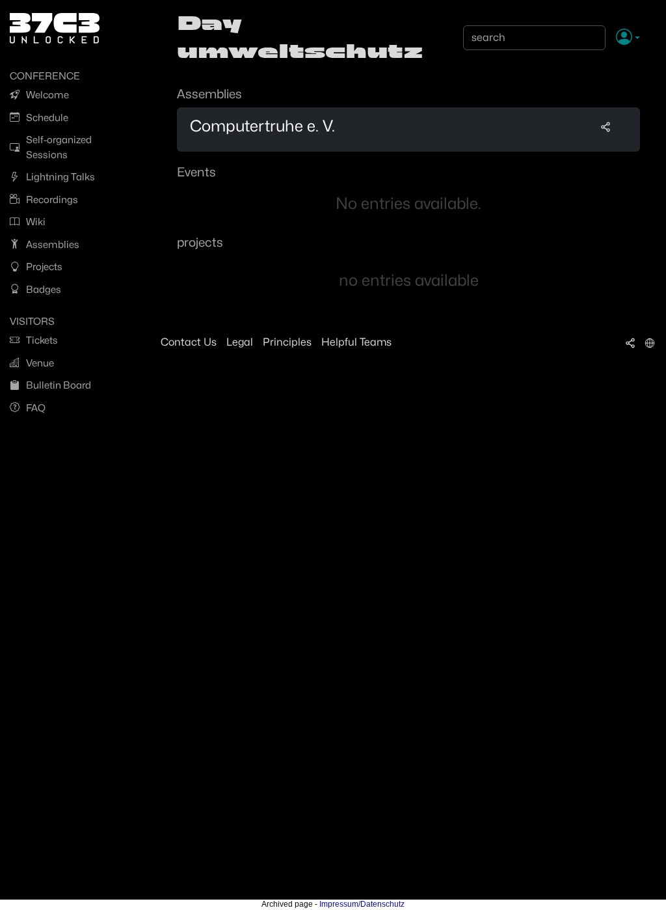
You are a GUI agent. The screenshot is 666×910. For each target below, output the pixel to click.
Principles (287, 342)
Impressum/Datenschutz (362, 904)
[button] (628, 37)
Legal (239, 342)
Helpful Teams (356, 342)
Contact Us (189, 342)
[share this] (605, 126)
